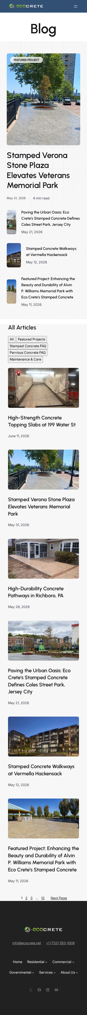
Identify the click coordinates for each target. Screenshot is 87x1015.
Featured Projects (31, 339)
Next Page (59, 898)
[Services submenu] (54, 972)
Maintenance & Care (25, 359)
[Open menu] (75, 6)
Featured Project (26, 59)
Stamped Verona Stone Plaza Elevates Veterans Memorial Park (38, 170)
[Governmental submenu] (33, 972)
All (12, 339)
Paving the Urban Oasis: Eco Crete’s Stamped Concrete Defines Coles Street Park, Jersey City (50, 218)
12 (43, 898)
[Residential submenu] (46, 962)
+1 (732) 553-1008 (60, 943)
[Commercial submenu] (73, 962)
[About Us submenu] (77, 972)
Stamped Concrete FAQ (28, 346)
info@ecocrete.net (26, 943)
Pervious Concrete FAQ (28, 352)
